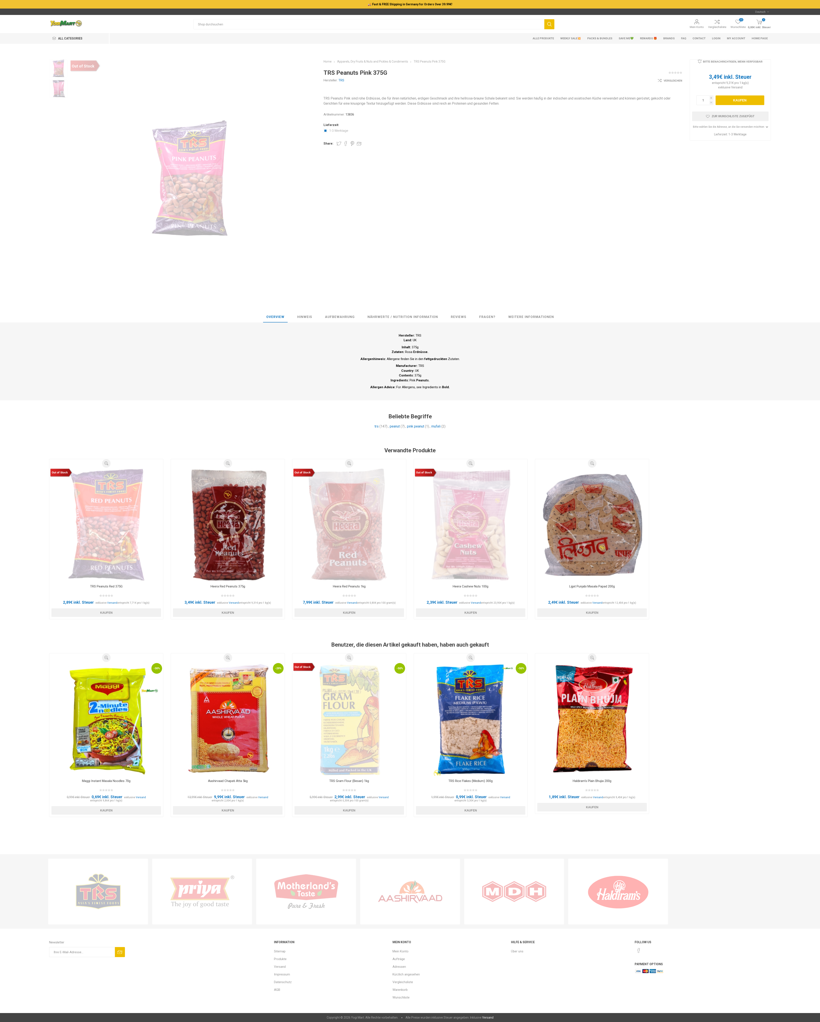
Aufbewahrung (340, 317)
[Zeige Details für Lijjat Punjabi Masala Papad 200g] (592, 524)
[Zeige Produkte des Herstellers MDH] (514, 891)
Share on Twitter (339, 143)
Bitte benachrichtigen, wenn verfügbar (733, 61)
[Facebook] (638, 950)
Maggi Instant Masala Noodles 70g (106, 781)
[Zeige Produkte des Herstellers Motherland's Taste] (306, 891)
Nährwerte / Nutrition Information (403, 317)
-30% (157, 668)
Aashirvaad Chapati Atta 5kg (228, 781)
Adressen (399, 967)
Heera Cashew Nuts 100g (470, 586)
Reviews (458, 317)
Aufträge (398, 959)
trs (377, 426)
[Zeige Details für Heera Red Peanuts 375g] (228, 524)
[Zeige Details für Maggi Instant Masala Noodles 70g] (106, 719)
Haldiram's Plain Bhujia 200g (592, 781)
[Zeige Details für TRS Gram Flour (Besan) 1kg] (349, 719)
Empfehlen (359, 143)
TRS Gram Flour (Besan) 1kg (349, 781)
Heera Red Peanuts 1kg (349, 586)
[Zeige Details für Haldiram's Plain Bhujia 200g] (592, 719)
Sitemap (280, 951)
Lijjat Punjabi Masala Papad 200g (592, 586)
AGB (277, 990)
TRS (341, 80)
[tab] (275, 317)
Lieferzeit (331, 125)
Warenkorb (400, 990)
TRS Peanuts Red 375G (106, 586)
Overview (275, 317)
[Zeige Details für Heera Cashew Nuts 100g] (471, 524)
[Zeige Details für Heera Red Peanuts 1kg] (349, 524)
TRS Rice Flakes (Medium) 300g (470, 781)
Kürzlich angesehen (406, 974)
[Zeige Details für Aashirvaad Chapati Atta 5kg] (228, 719)
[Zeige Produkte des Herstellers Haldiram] (618, 891)
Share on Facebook (345, 143)
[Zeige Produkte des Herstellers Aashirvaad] (410, 891)
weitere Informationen (531, 317)
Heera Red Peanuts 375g (228, 586)
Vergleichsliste (717, 27)
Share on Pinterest (352, 143)
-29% (278, 668)
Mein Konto (697, 27)
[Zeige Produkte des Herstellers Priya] (202, 891)
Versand (736, 87)
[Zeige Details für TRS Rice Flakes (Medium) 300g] (471, 719)
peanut (395, 426)
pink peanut (415, 426)
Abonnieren (120, 952)
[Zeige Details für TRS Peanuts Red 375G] (106, 524)
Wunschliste (401, 997)
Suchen (549, 24)
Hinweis (304, 317)
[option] (58, 68)
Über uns (517, 951)
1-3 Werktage (338, 131)
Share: (328, 143)
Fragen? (487, 317)
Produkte (280, 959)
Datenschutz (283, 982)
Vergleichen (673, 80)
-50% (400, 668)
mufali (436, 426)
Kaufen (740, 100)
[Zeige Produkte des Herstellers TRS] (98, 891)
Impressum (282, 974)
